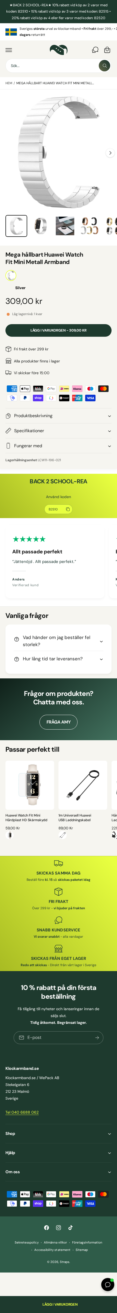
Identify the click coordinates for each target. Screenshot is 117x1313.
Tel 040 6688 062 (22, 1112)
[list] (58, 32)
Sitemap (82, 1250)
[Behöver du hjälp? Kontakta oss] (95, 50)
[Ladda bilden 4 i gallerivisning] (89, 226)
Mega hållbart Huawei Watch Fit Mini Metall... (55, 83)
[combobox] (58, 66)
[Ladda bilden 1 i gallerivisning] (16, 226)
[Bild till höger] (110, 153)
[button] (9, 50)
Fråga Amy (59, 722)
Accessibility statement (52, 1250)
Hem (8, 83)
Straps (64, 1262)
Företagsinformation (87, 1243)
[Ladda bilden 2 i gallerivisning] (41, 226)
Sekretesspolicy (27, 1243)
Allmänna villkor (55, 1243)
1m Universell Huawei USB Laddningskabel (75, 818)
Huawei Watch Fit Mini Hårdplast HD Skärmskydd (26, 818)
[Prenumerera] (97, 1037)
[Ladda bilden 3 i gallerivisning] (65, 226)
